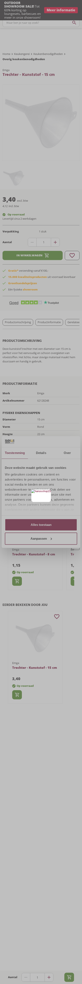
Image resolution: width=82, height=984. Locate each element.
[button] (47, 493)
